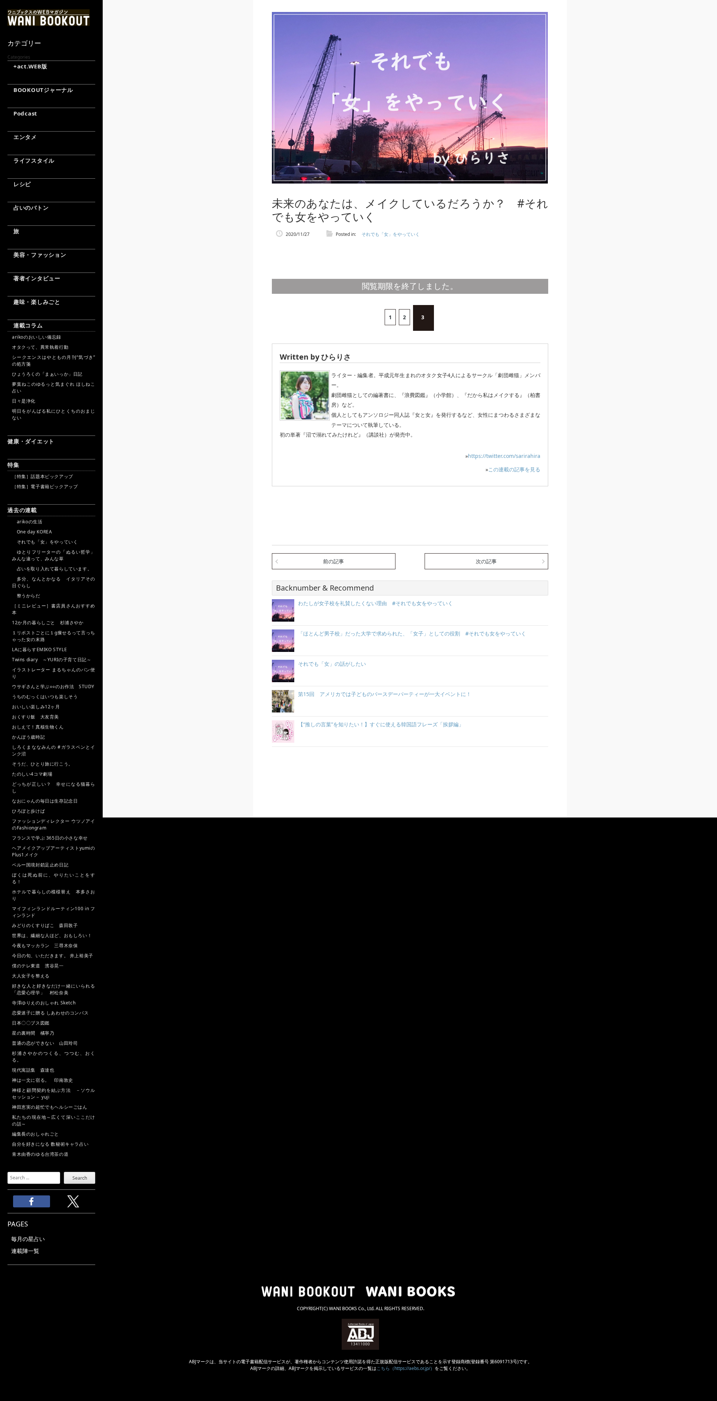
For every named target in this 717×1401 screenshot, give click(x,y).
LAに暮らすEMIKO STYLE (39, 649)
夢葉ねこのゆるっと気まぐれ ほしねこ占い (53, 387)
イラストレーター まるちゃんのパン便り (53, 673)
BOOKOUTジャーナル (40, 89)
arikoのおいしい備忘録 (36, 337)
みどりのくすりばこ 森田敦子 (45, 925)
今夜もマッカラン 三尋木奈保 (45, 945)
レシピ (19, 184)
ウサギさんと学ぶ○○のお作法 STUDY (53, 686)
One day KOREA (32, 532)
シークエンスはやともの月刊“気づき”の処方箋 (53, 360)
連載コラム (25, 325)
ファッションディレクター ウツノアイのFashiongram (53, 824)
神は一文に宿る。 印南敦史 (45, 1080)
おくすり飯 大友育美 (35, 717)
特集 (13, 464)
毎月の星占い (28, 1239)
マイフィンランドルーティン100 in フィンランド (53, 911)
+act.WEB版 (27, 66)
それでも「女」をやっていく (45, 542)
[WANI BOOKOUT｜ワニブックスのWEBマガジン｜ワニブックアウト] (48, 22)
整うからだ (26, 595)
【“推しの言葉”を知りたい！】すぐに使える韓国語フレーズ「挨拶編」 (381, 724)
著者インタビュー (33, 278)
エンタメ (22, 137)
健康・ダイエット (31, 441)
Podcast (22, 113)
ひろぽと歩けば (28, 811)
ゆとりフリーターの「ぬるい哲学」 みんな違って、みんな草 (53, 555)
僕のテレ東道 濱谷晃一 (38, 966)
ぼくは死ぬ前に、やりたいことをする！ (53, 878)
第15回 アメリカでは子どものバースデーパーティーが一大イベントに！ (384, 694)
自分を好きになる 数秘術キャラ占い (50, 1144)
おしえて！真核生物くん (38, 727)
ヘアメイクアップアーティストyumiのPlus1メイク (53, 851)
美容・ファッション (36, 254)
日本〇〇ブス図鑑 (31, 1023)
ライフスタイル (31, 160)
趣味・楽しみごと (33, 301)
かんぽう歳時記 (28, 737)
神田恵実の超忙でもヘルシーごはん (49, 1107)
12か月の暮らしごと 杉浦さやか (48, 622)
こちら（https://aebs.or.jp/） (405, 1368)
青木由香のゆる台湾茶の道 (40, 1154)
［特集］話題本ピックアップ (42, 476)
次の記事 (486, 561)
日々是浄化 (23, 401)
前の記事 (333, 561)
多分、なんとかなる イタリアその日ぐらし (53, 582)
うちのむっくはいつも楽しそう (45, 696)
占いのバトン (28, 207)
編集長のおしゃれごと (35, 1134)
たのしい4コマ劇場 (32, 774)
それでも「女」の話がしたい (332, 663)
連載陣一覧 (25, 1250)
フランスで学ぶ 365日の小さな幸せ (50, 838)
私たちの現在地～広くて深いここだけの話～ (53, 1120)
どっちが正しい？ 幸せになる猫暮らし (53, 787)
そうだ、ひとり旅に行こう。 (42, 764)
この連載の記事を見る (514, 469)
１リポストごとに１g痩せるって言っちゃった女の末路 (53, 636)
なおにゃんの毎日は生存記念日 (45, 801)
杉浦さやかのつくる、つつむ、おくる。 (53, 1056)
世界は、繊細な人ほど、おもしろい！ (52, 935)
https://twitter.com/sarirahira (504, 455)
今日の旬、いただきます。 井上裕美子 (53, 955)
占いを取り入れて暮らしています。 (52, 569)
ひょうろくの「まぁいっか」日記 (47, 374)
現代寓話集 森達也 (33, 1070)
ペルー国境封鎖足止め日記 (40, 865)
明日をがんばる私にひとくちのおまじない (53, 414)
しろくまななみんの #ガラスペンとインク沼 (53, 750)
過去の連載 (22, 510)
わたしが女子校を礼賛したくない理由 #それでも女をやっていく (375, 603)
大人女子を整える (31, 976)
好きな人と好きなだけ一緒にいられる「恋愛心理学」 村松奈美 (53, 989)
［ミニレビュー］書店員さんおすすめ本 (53, 609)
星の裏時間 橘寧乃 (33, 1033)
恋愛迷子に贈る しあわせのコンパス (50, 1013)
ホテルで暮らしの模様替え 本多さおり (53, 895)
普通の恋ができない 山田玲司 (45, 1043)
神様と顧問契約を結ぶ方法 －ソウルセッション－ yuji (53, 1093)
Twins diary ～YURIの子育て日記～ (51, 659)
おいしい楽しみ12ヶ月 (36, 706)
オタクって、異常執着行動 (40, 347)
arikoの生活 (27, 521)
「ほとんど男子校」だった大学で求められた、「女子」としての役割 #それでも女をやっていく (412, 633)
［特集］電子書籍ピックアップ (45, 486)
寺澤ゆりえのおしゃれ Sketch (43, 1003)
